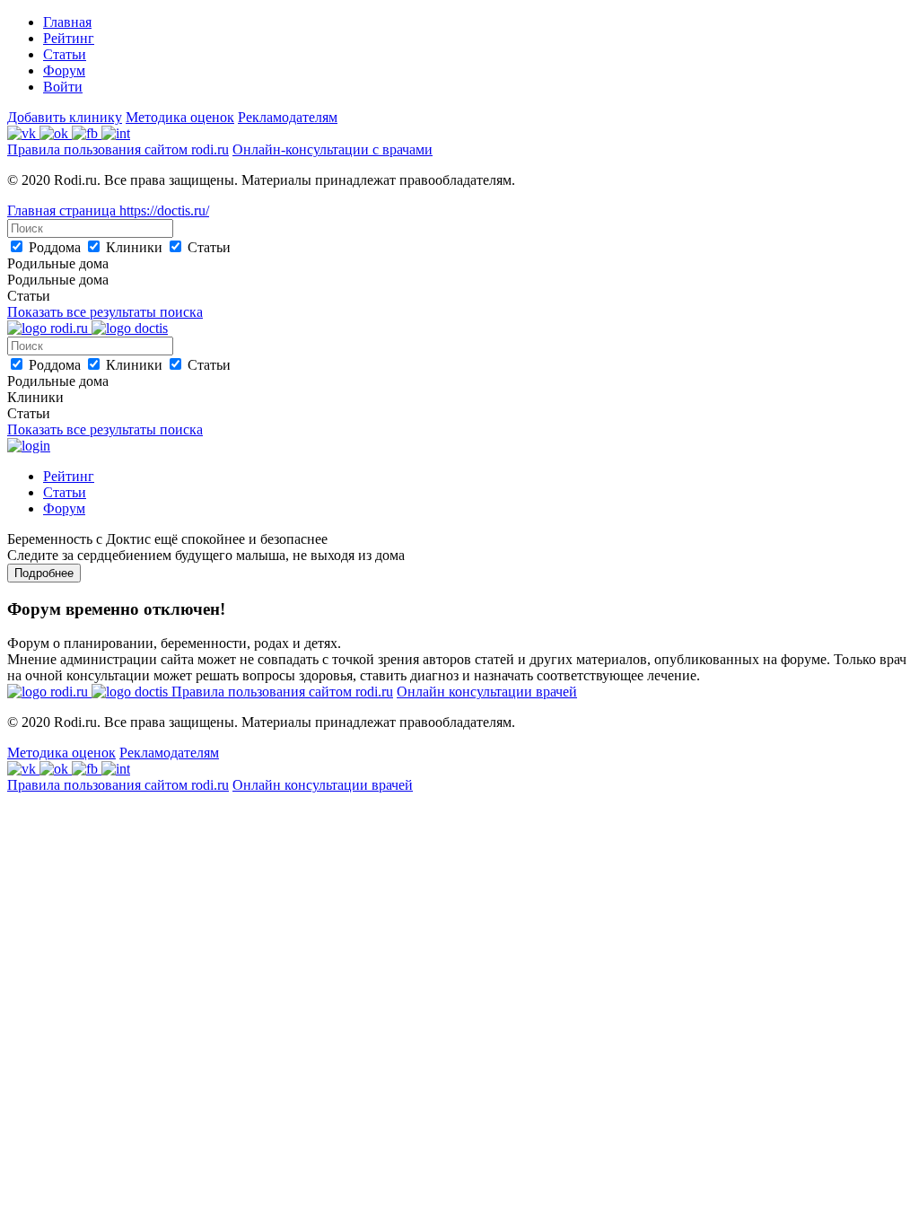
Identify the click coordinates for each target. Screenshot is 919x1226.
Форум (64, 70)
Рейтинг (68, 38)
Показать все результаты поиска (105, 312)
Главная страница (63, 210)
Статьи (64, 54)
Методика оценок (180, 117)
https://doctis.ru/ (164, 210)
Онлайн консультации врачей (487, 691)
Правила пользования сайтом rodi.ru (118, 149)
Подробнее (44, 573)
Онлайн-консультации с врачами (332, 149)
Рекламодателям (287, 117)
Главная (67, 22)
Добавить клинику (64, 117)
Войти (63, 86)
